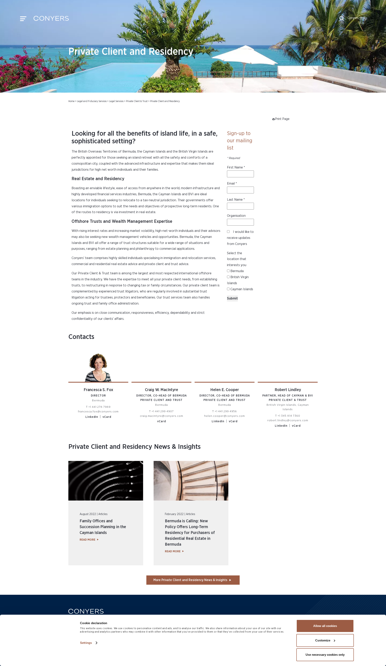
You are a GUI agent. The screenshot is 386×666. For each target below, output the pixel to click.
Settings (86, 642)
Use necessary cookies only (325, 654)
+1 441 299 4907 (163, 411)
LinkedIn (91, 417)
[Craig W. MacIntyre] (161, 365)
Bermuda (237, 271)
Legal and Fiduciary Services (92, 101)
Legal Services (116, 101)
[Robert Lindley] (288, 365)
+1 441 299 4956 (226, 411)
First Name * (236, 167)
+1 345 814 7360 (289, 415)
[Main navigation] (23, 20)
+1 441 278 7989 (99, 407)
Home (71, 101)
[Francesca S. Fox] (98, 365)
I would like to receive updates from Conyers (240, 238)
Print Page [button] (282, 119)
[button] (341, 20)
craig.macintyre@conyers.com (161, 416)
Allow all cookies (325, 626)
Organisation (236, 215)
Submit (232, 298)
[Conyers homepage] (51, 20)
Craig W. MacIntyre (161, 390)
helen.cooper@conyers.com (224, 416)
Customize (322, 640)
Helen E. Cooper (224, 390)
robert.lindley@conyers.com (287, 420)
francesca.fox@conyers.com (98, 411)
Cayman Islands (241, 289)
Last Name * (236, 199)
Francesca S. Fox (98, 390)
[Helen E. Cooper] (225, 365)
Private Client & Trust (137, 101)
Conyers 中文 (356, 18)
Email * (232, 183)
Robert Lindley (288, 390)
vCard (107, 417)
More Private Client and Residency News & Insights (190, 580)
